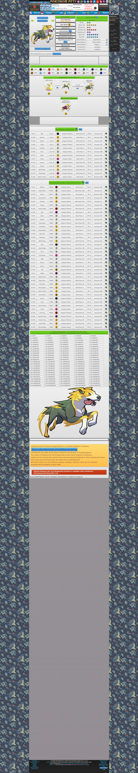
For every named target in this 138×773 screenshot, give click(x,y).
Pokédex (34, 764)
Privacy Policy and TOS (76, 764)
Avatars (34, 765)
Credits (87, 764)
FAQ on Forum (34, 768)
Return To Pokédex (42, 20)
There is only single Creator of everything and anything (54, 449)
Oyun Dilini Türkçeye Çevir (34, 4)
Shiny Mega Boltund (43, 17)
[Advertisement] (69, 7)
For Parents (34, 760)
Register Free (103, 761)
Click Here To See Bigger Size (42, 48)
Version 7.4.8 (103, 4)
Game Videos (103, 762)
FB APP (83, 764)
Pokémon (48, 762)
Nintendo (63, 763)
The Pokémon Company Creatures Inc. (73, 763)
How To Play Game (35, 767)
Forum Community (104, 760)
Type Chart (34, 766)
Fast (70, 31)
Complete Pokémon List (35, 761)
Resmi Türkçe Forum (103, 764)
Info (46, 2)
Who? (65, 41)
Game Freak (85, 763)
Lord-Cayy (97, 47)
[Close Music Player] (118, 4)
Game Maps (34, 762)
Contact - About (84, 760)
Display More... (57, 53)
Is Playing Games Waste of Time (34, 9)
